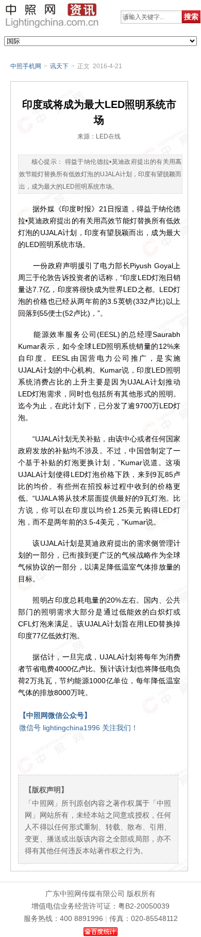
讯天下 (59, 66)
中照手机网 (25, 66)
